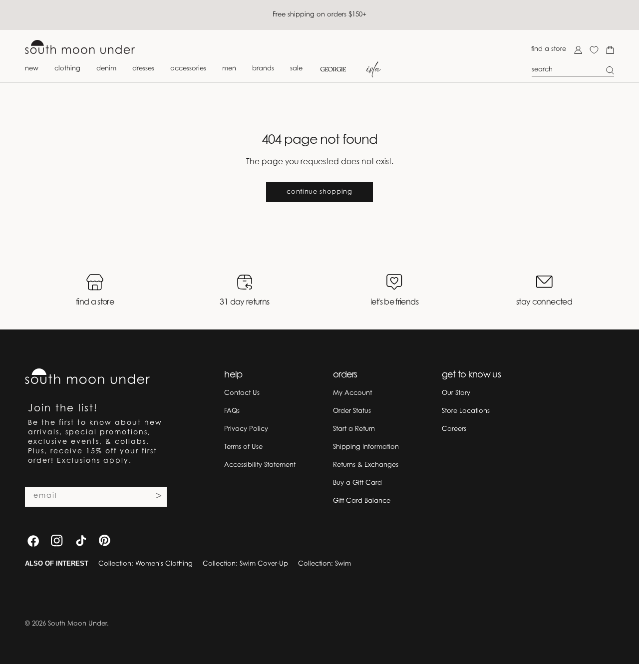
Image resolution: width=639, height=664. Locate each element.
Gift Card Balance (361, 501)
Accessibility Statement (260, 465)
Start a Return (354, 429)
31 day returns (244, 303)
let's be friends (394, 303)
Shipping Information (366, 447)
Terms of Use (243, 447)
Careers (454, 429)
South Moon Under (77, 624)
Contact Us (242, 393)
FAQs (232, 411)
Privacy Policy (246, 429)
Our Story (456, 393)
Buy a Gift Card (357, 483)
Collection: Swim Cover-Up (245, 564)
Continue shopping (319, 192)
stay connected (544, 303)
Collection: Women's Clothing (145, 564)
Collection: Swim (324, 564)
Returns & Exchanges (365, 465)
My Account (352, 393)
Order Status (352, 411)
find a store (548, 49)
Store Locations (466, 411)
